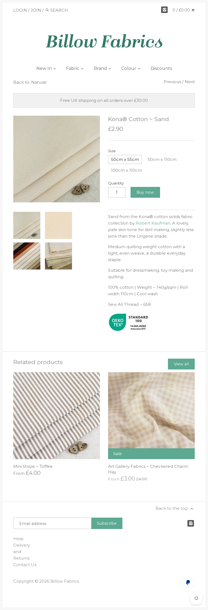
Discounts (161, 68)
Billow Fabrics (64, 581)
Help (18, 538)
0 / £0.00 (182, 9)
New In (44, 68)
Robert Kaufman (153, 223)
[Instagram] (164, 10)
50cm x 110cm (162, 159)
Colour (129, 68)
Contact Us (24, 564)
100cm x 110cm (126, 170)
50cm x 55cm (125, 159)
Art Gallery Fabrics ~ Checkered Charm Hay (148, 469)
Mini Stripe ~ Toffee (33, 466)
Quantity (116, 183)
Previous (172, 81)
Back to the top (172, 508)
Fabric (73, 68)
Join (36, 10)
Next (190, 81)
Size (112, 151)
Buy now (145, 192)
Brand (101, 68)
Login (20, 10)
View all (181, 364)
